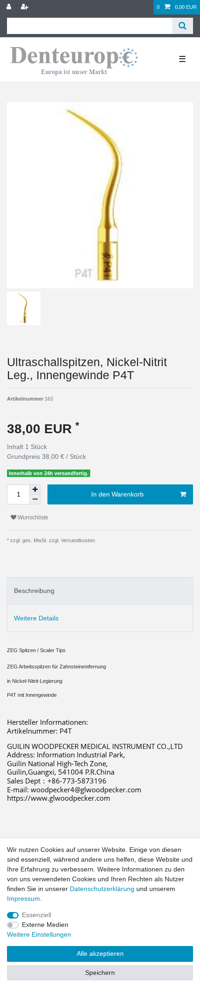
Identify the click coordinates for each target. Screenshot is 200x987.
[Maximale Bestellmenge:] (34, 489)
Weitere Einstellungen (39, 934)
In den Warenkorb (117, 494)
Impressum (23, 898)
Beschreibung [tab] (34, 590)
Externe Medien (45, 924)
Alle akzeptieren (100, 953)
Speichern (100, 972)
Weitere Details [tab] (36, 618)
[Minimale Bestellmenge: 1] (34, 499)
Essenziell (36, 915)
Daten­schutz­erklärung (102, 888)
